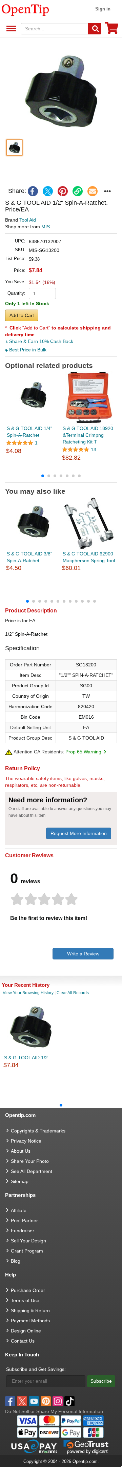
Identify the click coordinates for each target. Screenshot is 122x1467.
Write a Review (83, 953)
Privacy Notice (26, 1141)
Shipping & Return (30, 1310)
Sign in (102, 8)
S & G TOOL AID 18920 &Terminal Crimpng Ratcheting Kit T (88, 435)
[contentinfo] (25, 9)
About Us (20, 1151)
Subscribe (101, 1381)
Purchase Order (28, 1290)
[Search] (94, 28)
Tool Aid (27, 220)
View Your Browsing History (28, 992)
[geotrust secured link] (86, 1446)
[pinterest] (63, 191)
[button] (61, 92)
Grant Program (27, 1251)
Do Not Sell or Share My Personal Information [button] (54, 1411)
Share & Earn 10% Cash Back (40, 341)
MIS (45, 226)
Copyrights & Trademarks (38, 1130)
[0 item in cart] (111, 30)
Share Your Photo (30, 1161)
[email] (92, 191)
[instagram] (58, 1401)
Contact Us (23, 1341)
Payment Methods (30, 1320)
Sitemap (19, 1181)
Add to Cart (21, 315)
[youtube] (34, 1401)
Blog (15, 1261)
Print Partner (24, 1220)
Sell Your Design (28, 1240)
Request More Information (78, 833)
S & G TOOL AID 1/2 (26, 1057)
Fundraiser (22, 1230)
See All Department (10, 29)
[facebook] (33, 191)
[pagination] (61, 475)
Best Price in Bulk (27, 349)
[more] (107, 191)
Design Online (26, 1330)
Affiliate (18, 1210)
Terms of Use (25, 1300)
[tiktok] (69, 1401)
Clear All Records (73, 992)
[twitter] (48, 191)
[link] (78, 191)
